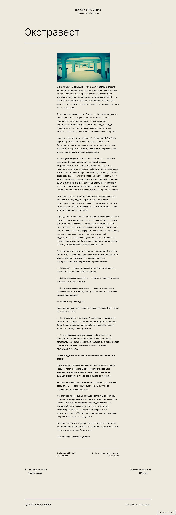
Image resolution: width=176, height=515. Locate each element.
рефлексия (115, 453)
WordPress (146, 504)
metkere (65, 455)
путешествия (105, 453)
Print (117, 455)
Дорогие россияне (88, 9)
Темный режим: (164, 512)
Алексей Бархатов (81, 436)
